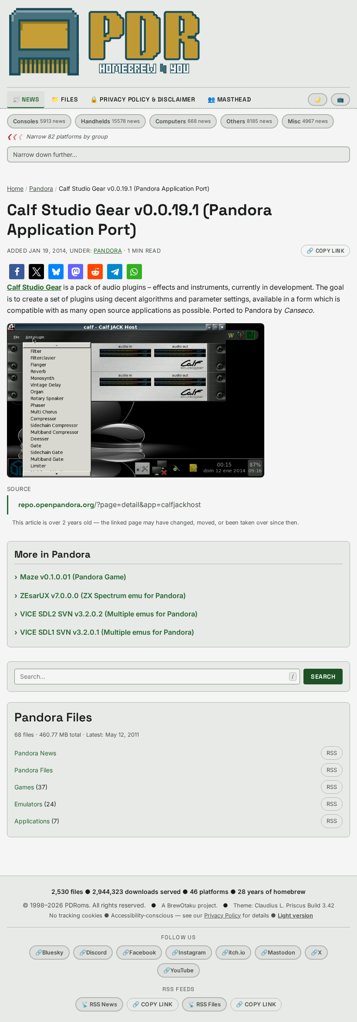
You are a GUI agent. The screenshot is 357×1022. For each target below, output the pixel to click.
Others (249, 121)
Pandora (41, 188)
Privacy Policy (222, 915)
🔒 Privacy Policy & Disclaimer (142, 99)
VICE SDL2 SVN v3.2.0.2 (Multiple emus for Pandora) (109, 613)
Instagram (189, 952)
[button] (16, 271)
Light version (295, 915)
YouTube (178, 970)
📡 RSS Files (204, 1004)
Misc (308, 121)
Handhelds (110, 121)
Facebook (139, 952)
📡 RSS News (99, 1004)
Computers (183, 121)
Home (15, 188)
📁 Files (64, 99)
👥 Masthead (229, 99)
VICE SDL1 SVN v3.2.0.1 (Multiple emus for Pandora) (107, 632)
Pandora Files (33, 770)
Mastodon (278, 952)
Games (24, 787)
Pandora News (35, 753)
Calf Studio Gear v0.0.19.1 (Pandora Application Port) (139, 220)
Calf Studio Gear (34, 287)
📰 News (25, 99)
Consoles (39, 121)
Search (323, 676)
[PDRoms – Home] (104, 42)
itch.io (233, 952)
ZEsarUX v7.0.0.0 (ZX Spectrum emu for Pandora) (103, 595)
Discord (93, 952)
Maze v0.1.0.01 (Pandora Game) (73, 576)
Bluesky (49, 952)
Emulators (28, 804)
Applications (32, 821)
